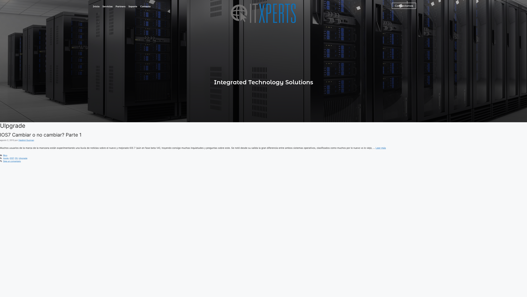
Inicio (96, 6)
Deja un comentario (12, 161)
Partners (120, 6)
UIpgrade (23, 158)
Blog (5, 155)
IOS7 (12, 158)
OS (16, 158)
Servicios (108, 6)
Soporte (132, 6)
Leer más (381, 148)
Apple (6, 158)
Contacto (145, 6)
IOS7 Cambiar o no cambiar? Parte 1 (41, 135)
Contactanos (404, 5)
